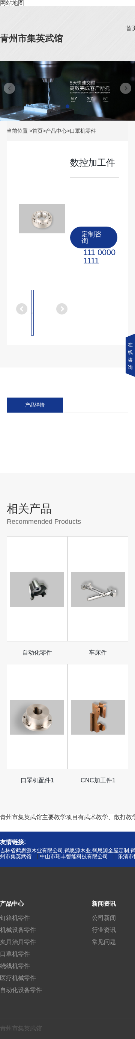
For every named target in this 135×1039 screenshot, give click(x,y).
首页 (37, 131)
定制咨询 (91, 237)
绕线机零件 (15, 966)
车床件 (98, 652)
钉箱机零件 (15, 918)
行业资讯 (104, 930)
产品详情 (35, 405)
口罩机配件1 (37, 780)
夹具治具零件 (18, 942)
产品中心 (56, 131)
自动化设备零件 (21, 990)
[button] (67, 106)
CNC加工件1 (98, 780)
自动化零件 (37, 652)
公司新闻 (104, 918)
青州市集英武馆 (31, 38)
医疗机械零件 (18, 978)
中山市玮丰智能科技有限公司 (74, 856)
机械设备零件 (18, 930)
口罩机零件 (83, 131)
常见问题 (104, 942)
